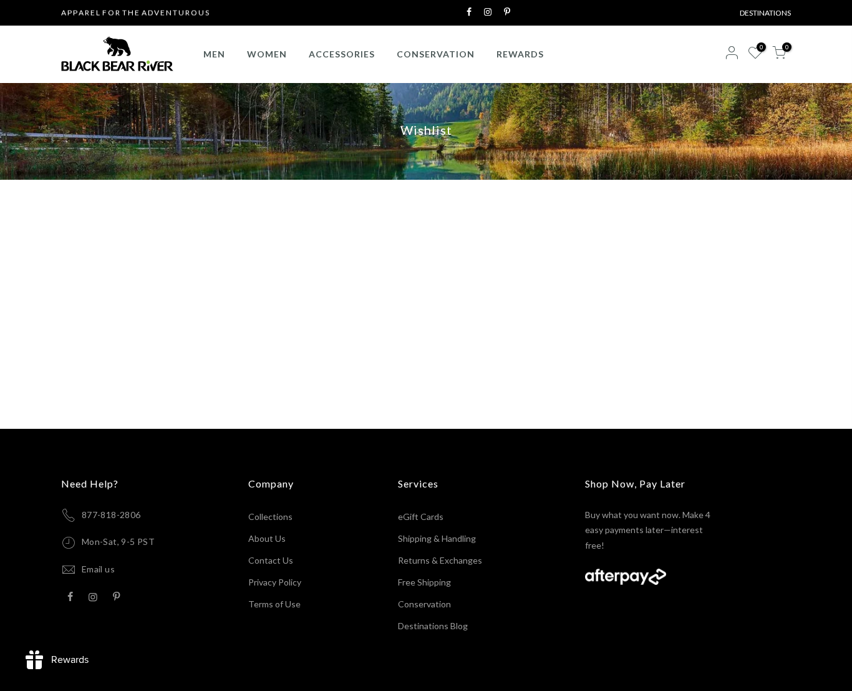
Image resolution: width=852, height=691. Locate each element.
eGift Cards (420, 516)
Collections (270, 516)
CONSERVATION (436, 54)
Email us (98, 569)
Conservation (424, 604)
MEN (214, 54)
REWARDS (520, 54)
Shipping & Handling (437, 538)
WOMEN (267, 54)
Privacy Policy (274, 582)
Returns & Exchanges (440, 560)
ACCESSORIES (342, 54)
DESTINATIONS (765, 12)
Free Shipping (424, 582)
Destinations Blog (433, 625)
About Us (267, 538)
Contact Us (270, 560)
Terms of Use (274, 604)
